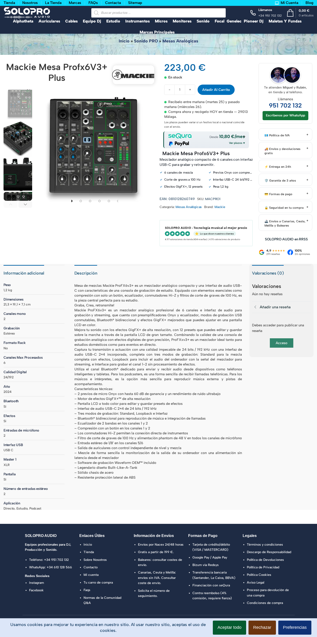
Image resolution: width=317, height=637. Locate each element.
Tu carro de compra (98, 583)
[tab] (71, 201)
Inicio (124, 41)
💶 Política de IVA (277, 135)
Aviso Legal (255, 583)
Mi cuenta (91, 575)
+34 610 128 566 (59, 567)
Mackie (219, 207)
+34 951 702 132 (56, 560)
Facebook (36, 590)
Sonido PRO (146, 41)
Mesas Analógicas (180, 41)
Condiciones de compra (265, 603)
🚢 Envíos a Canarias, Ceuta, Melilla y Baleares (285, 223)
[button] (10, 204)
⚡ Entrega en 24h (277, 166)
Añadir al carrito (216, 90)
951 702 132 (285, 105)
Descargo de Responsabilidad (269, 552)
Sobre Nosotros (95, 560)
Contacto (91, 567)
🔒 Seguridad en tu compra (284, 207)
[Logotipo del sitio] (27, 12)
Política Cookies (259, 575)
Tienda (89, 552)
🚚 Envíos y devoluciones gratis (282, 151)
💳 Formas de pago (278, 194)
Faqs (87, 590)
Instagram (36, 583)
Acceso (281, 343)
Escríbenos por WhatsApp (285, 115)
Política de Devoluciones (265, 560)
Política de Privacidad (263, 567)
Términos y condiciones (265, 545)
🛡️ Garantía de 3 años (280, 180)
